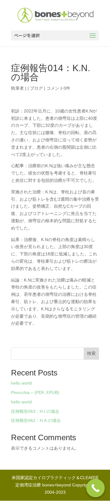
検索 (91, 353)
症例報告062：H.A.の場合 (36, 420)
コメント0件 (58, 88)
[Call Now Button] (95, 488)
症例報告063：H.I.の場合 (35, 411)
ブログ (36, 88)
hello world (21, 383)
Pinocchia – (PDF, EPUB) (35, 392)
